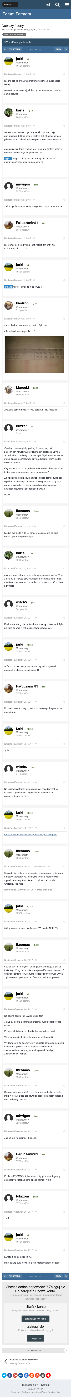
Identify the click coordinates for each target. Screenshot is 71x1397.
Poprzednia (14, 49)
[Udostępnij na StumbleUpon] (37, 1375)
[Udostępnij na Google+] (15, 1375)
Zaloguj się (35, 1338)
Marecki (22, 387)
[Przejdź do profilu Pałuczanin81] (8, 225)
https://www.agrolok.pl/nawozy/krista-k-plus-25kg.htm (30, 834)
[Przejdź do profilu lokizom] (8, 1198)
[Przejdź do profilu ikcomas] (8, 513)
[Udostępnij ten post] (64, 74)
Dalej (58, 49)
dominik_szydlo (28, 29)
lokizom (22, 1196)
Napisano (17, 74)
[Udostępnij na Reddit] (31, 1375)
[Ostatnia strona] (66, 49)
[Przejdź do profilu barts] (8, 112)
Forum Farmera (17, 14)
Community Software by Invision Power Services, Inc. (35, 1391)
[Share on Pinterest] (48, 1375)
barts (20, 110)
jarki (19, 58)
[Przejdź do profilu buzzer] (8, 428)
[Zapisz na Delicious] (26, 1375)
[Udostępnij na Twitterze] (4, 1375)
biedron (22, 302)
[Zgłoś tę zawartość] (34, 74)
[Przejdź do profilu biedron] (8, 305)
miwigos (23, 184)
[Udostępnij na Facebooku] (9, 1375)
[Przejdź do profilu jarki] (8, 61)
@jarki (8, 158)
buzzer (21, 425)
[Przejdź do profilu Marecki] (8, 390)
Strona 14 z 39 (35, 49)
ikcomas (23, 510)
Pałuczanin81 (27, 222)
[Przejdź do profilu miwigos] (8, 186)
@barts (8, 286)
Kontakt (45, 1384)
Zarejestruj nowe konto (35, 1318)
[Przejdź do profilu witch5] (8, 604)
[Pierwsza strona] (5, 49)
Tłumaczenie (29, 1384)
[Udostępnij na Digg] (20, 1375)
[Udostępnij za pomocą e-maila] (42, 1375)
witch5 (21, 601)
